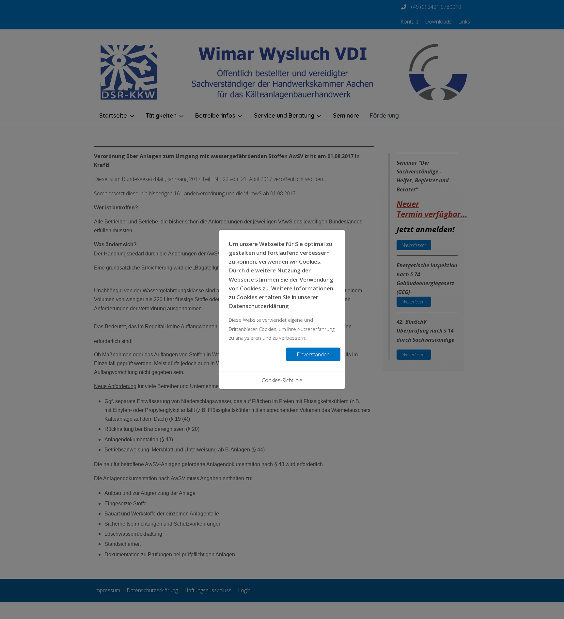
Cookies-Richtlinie (282, 380)
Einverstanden (313, 354)
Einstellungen (255, 354)
